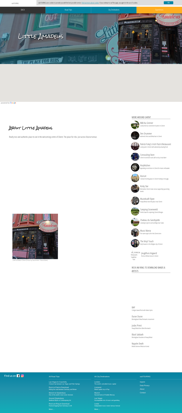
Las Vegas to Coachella (64, 383)
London (105, 383)
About (142, 389)
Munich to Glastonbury (61, 394)
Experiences (159, 9)
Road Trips (68, 9)
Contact (143, 393)
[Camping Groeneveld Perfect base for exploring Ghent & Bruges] (149, 215)
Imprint (142, 382)
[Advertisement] (68, 155)
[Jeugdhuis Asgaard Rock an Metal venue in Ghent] (150, 260)
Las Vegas (106, 399)
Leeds (107, 405)
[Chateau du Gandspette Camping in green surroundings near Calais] (149, 225)
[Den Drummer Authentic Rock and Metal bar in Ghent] (149, 139)
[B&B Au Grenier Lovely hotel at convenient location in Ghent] (149, 128)
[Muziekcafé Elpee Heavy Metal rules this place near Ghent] (149, 204)
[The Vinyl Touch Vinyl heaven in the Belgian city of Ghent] (149, 247)
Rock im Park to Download (63, 388)
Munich (104, 394)
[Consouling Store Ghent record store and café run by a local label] (149, 160)
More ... (51, 409)
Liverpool (101, 388)
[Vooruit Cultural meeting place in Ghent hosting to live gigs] (149, 181)
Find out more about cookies (90, 2)
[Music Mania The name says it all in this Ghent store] (149, 236)
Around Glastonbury (60, 399)
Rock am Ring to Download (60, 405)
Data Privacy (144, 385)
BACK (23, 9)
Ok (168, 3)
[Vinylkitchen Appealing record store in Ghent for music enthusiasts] (150, 171)
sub (15, 3)
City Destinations (113, 9)
